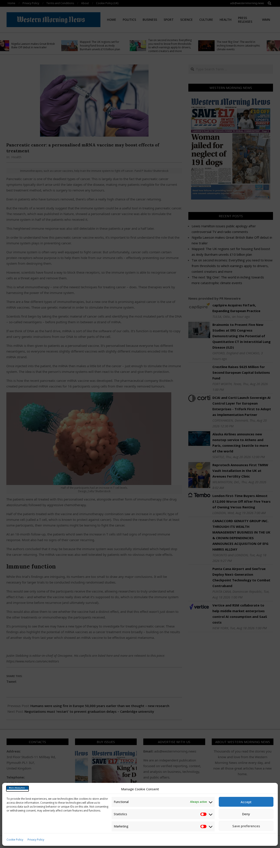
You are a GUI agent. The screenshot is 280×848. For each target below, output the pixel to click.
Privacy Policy (36, 839)
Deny (246, 814)
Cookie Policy (15, 839)
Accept (246, 802)
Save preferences (246, 826)
